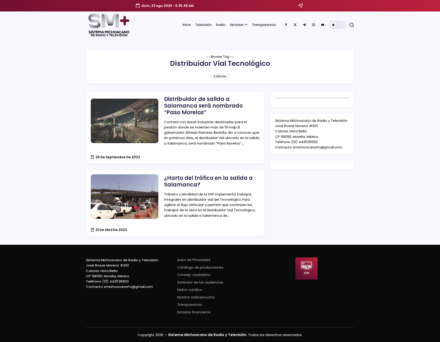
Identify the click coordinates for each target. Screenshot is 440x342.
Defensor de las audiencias (200, 282)
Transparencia (189, 304)
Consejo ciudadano (194, 274)
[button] (337, 25)
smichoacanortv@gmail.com (317, 147)
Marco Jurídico (189, 289)
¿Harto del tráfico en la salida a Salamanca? (208, 181)
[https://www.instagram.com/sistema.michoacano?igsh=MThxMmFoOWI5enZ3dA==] (313, 24)
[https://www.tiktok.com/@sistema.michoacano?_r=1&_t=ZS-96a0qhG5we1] (304, 24)
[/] (295, 24)
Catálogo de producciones (200, 267)
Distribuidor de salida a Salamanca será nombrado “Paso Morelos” (203, 105)
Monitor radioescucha (195, 297)
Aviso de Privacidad (193, 259)
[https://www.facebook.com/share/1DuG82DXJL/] (286, 24)
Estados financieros (194, 312)
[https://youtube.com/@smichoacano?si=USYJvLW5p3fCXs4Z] (322, 24)
